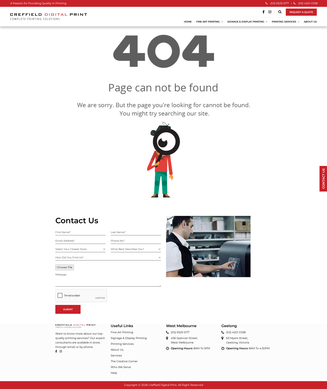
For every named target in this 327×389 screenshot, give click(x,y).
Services (116, 355)
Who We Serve (121, 367)
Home (188, 21)
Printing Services (122, 344)
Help (114, 373)
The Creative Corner (124, 361)
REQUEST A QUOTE (301, 12)
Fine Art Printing (208, 21)
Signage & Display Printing (129, 338)
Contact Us (323, 179)
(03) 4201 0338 (308, 3)
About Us (310, 21)
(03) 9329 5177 (279, 3)
